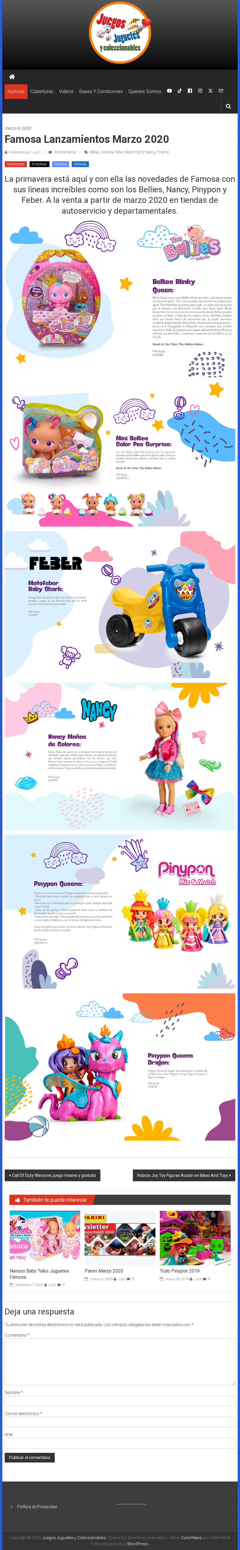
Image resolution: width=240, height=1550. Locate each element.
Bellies (94, 152)
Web (9, 1434)
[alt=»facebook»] (190, 91)
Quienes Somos (144, 91)
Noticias (16, 91)
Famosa (107, 152)
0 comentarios (65, 152)
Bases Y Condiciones (101, 91)
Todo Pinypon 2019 (180, 1271)
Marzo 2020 (134, 152)
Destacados (16, 164)
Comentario (17, 1335)
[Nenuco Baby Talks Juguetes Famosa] (45, 1237)
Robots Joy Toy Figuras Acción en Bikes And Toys (182, 1175)
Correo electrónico (23, 1413)
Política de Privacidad (37, 1506)
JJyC (52, 1285)
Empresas (39, 164)
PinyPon (163, 152)
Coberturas (41, 91)
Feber (119, 152)
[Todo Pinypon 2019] (195, 1237)
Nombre (14, 1392)
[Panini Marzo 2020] (120, 1237)
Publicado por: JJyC (24, 152)
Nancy (150, 152)
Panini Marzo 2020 (104, 1271)
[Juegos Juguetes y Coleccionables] (120, 33)
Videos (66, 91)
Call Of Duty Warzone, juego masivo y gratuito (54, 1175)
